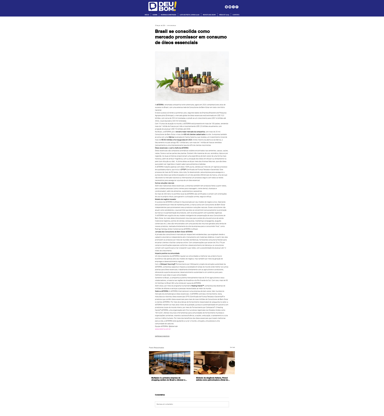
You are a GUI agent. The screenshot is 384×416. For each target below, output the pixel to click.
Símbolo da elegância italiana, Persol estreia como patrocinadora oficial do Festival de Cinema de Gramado (212, 379)
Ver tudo (232, 347)
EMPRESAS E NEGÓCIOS (162, 336)
